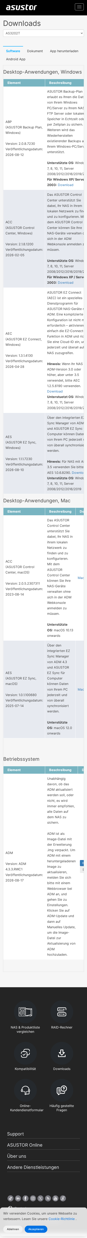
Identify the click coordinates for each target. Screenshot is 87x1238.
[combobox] (43, 33)
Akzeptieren (36, 1229)
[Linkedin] (18, 1198)
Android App (15, 59)
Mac (81, 578)
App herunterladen (64, 51)
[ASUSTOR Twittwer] (40, 1198)
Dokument (35, 51)
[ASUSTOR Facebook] (25, 1198)
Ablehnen (13, 1229)
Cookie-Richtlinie (62, 1219)
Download (65, 185)
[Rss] (48, 1198)
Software (13, 51)
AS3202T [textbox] (13, 33)
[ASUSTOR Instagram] (33, 1198)
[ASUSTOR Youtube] (55, 1198)
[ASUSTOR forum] (63, 1198)
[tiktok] (10, 1198)
